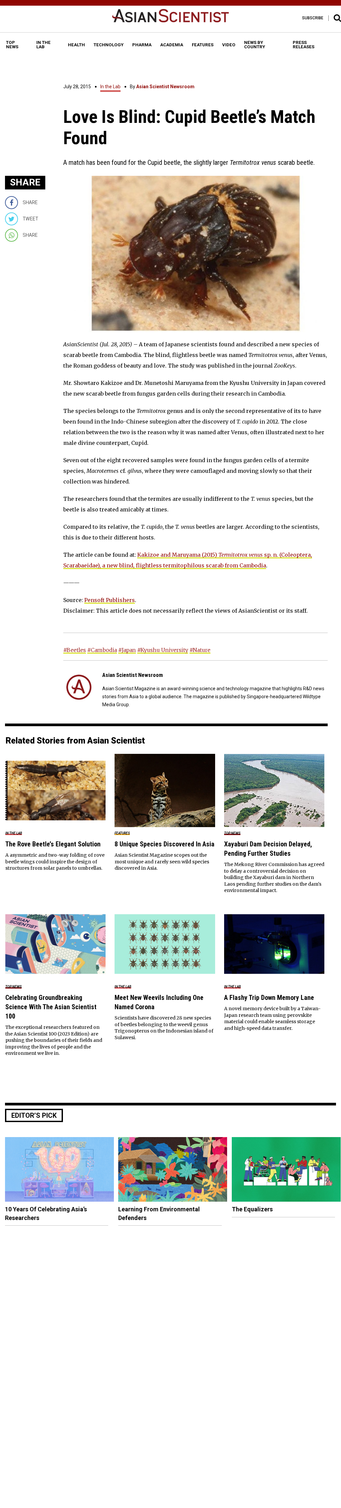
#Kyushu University (162, 650)
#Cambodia (102, 650)
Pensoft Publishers (109, 600)
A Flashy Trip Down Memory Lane (269, 998)
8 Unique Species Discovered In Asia (164, 844)
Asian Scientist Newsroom (165, 86)
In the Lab (110, 86)
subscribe (312, 18)
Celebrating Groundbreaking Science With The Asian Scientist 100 (51, 1007)
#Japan (127, 650)
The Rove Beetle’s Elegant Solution (53, 844)
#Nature (199, 650)
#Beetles (74, 650)
